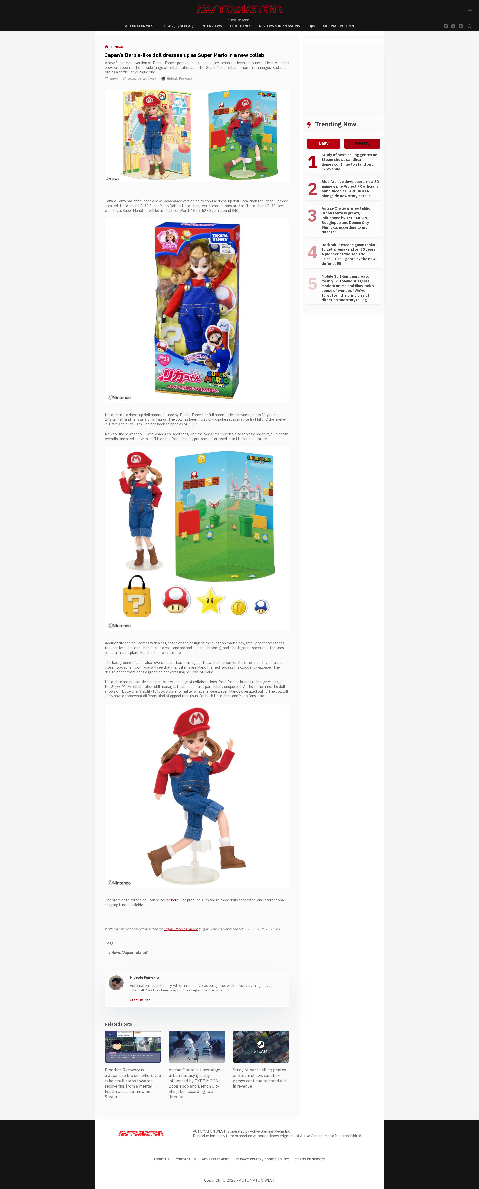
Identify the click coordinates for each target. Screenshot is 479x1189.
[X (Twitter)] (446, 26)
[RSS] (461, 26)
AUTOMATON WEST (140, 26)
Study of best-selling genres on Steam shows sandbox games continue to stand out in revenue (260, 1078)
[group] (344, 230)
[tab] (323, 144)
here (174, 900)
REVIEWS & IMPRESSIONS (279, 26)
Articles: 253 (140, 1001)
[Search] (470, 26)
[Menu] (470, 11)
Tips (311, 26)
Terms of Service (310, 1160)
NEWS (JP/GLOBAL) (178, 26)
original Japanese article (181, 929)
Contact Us (186, 1160)
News (114, 79)
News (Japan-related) (128, 952)
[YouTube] (453, 26)
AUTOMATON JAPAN (338, 26)
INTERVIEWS (211, 26)
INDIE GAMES (240, 26)
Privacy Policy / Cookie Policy (262, 1160)
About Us (161, 1160)
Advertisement (215, 1160)
